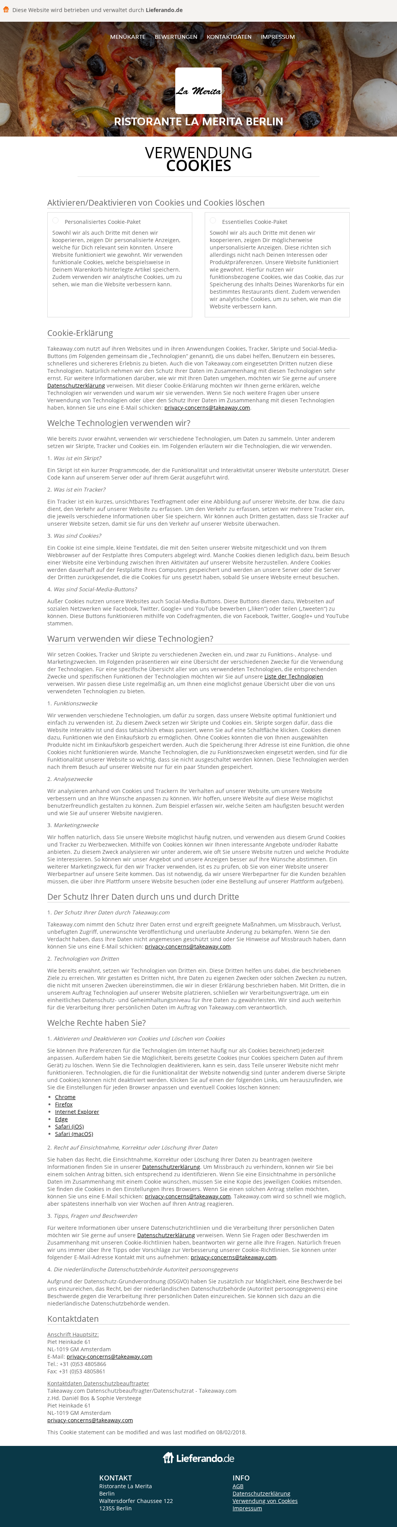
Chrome (65, 1097)
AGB (238, 1486)
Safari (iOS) (69, 1126)
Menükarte (127, 37)
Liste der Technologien (293, 676)
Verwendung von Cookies (265, 1500)
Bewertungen (176, 37)
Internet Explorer (77, 1111)
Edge (61, 1119)
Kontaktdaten (229, 37)
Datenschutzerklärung (76, 385)
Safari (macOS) (74, 1133)
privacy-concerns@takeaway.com (207, 407)
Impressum (278, 37)
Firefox (63, 1104)
